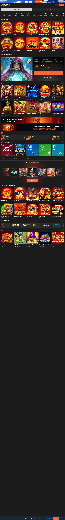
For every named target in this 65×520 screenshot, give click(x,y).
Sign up (61, 5)
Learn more (49, 518)
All (62, 19)
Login (56, 5)
